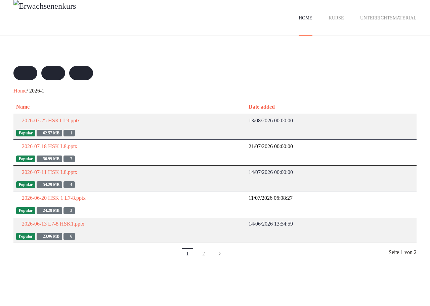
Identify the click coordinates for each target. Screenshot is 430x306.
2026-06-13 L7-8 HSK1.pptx (52, 224)
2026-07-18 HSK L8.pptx (48, 146)
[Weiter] (219, 253)
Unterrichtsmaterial (388, 17)
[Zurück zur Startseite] (80, 18)
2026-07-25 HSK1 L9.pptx (50, 120)
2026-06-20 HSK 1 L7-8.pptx (53, 198)
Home (305, 17)
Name (23, 107)
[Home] (25, 73)
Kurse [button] (336, 17)
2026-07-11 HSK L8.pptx (48, 172)
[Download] (345, 120)
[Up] (53, 73)
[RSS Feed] (81, 73)
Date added (262, 107)
